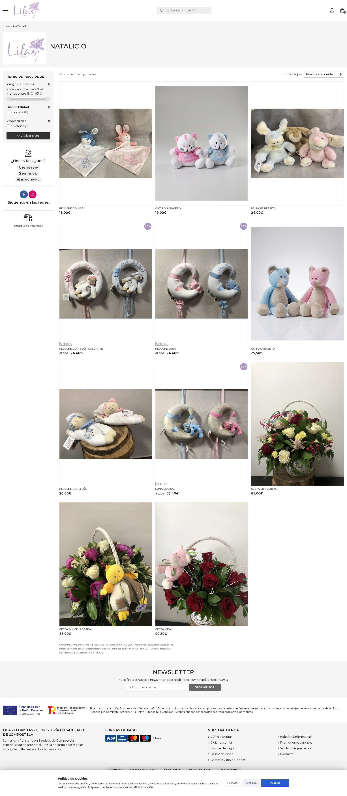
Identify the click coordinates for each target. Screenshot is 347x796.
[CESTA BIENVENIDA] (297, 424)
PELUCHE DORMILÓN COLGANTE (81, 348)
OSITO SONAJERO (263, 348)
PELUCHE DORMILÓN (73, 489)
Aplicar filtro (30, 135)
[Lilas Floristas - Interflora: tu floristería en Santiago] (26, 10)
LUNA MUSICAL (165, 489)
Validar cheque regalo (296, 748)
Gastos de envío (222, 754)
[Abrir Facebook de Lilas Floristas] (23, 194)
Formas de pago (222, 748)
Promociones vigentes (296, 742)
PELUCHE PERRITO (263, 208)
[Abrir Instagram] (32, 194)
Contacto (287, 754)
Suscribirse (205, 687)
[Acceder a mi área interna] (331, 10)
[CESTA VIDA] (201, 564)
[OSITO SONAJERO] (297, 284)
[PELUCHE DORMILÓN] (105, 424)
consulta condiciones (28, 225)
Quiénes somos (221, 742)
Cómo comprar (221, 736)
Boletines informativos (296, 736)
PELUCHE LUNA (165, 348)
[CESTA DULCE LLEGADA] (105, 564)
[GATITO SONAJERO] (201, 143)
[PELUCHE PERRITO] (297, 143)
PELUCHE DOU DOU (72, 208)
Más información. (143, 787)
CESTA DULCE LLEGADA (75, 629)
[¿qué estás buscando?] (184, 10)
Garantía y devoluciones (228, 760)
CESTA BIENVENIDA (264, 489)
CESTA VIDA (163, 629)
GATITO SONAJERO (168, 208)
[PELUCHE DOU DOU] (105, 143)
